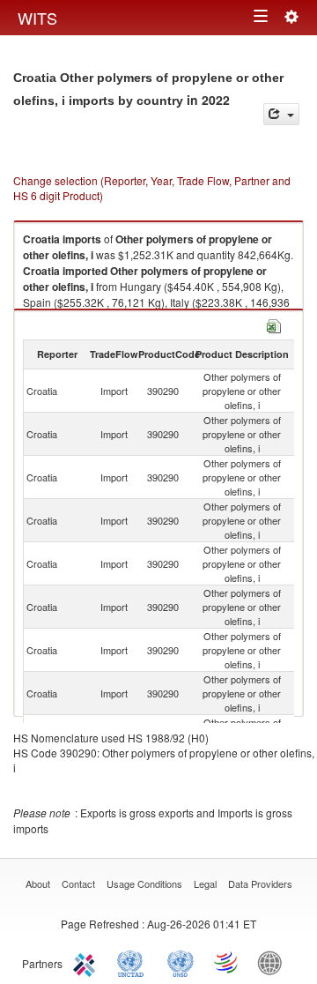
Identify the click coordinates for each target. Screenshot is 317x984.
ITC (87, 962)
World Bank (273, 962)
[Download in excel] (274, 324)
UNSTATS (180, 962)
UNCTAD (133, 962)
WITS (37, 17)
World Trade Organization (227, 962)
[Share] (281, 114)
